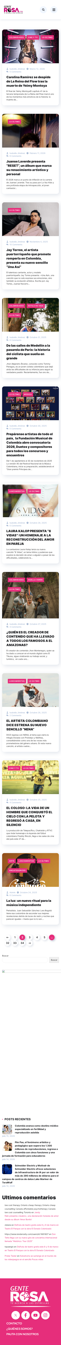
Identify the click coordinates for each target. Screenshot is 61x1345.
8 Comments (15, 340)
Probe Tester (11, 1256)
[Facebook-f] (25, 1315)
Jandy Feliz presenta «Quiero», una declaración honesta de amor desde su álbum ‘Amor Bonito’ (32, 1216)
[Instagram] (45, 1315)
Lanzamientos (17, 491)
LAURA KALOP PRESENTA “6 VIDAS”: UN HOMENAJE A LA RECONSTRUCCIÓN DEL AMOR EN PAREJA (30, 537)
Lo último (47, 37)
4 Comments (15, 627)
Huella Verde (35, 580)
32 (7, 942)
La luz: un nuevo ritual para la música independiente (28, 903)
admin (12, 892)
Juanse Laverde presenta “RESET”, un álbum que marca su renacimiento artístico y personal (29, 168)
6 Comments (15, 895)
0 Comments (15, 428)
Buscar (5, 955)
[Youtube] (35, 1315)
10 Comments (15, 244)
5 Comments (15, 71)
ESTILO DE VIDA (35, 306)
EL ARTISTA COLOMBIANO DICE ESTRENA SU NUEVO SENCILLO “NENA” (27, 725)
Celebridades (16, 37)
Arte (11, 861)
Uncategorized (17, 870)
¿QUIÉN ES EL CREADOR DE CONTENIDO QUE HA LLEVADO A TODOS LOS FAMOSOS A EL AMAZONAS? (30, 638)
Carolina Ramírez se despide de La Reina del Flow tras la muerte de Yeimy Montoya (28, 81)
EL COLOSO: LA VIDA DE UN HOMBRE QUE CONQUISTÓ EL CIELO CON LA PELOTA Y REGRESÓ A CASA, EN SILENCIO (29, 816)
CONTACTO (14, 1323)
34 (22, 942)
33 (15, 942)
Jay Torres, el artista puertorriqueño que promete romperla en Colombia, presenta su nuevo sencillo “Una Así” (28, 258)
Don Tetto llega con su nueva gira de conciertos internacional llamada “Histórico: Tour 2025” (31, 1237)
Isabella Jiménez (17, 69)
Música (28, 394)
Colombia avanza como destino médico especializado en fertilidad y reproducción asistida (36, 1129)
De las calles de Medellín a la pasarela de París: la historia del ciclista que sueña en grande (28, 352)
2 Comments (15, 715)
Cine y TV (33, 37)
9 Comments (15, 156)
